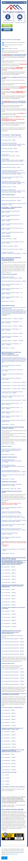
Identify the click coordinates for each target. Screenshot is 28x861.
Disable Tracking (14, 854)
